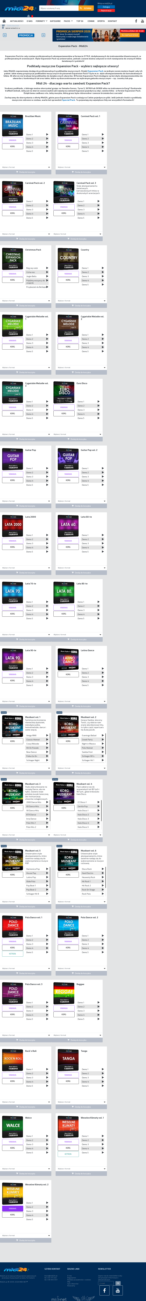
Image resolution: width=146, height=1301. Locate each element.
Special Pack (68, 100)
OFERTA (101, 21)
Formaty (40, 21)
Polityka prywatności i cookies (79, 1280)
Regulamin (71, 1278)
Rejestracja (106, 10)
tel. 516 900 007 (50, 1280)
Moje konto (12, 28)
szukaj (87, 8)
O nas (30, 21)
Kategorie (55, 21)
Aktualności (16, 21)
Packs (67, 21)
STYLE (3, 712)
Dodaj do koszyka (27, 172)
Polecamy (71, 1286)
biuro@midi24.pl (50, 1276)
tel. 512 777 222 (50, 1278)
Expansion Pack (95, 71)
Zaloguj (106, 7)
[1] (29, 17)
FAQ (68, 1282)
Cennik (91, 21)
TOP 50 (79, 21)
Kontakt (112, 21)
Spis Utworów (72, 1284)
